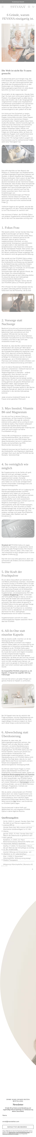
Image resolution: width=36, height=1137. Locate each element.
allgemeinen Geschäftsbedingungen (19, 1132)
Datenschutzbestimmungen (10, 1134)
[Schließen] (32, 869)
